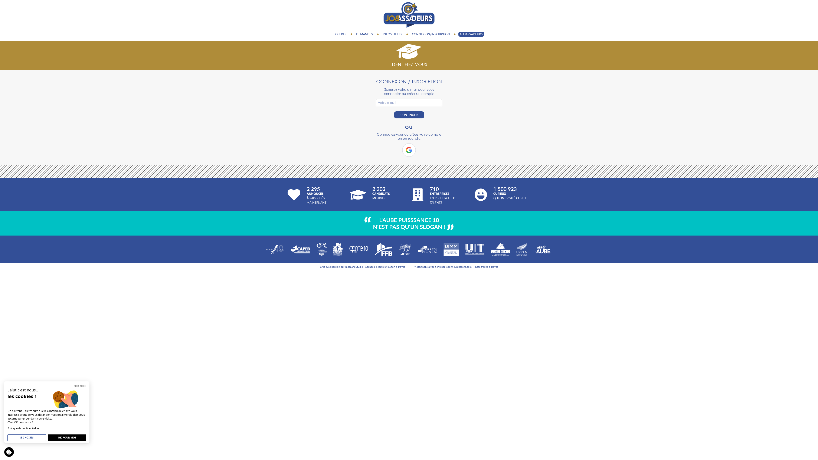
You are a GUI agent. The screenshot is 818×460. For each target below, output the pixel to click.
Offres (340, 34)
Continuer (409, 115)
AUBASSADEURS (471, 34)
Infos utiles (392, 34)
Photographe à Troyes (486, 267)
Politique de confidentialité (23, 428)
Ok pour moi (67, 437)
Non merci (80, 386)
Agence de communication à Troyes (385, 267)
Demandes (364, 34)
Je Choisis (27, 437)
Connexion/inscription (431, 34)
